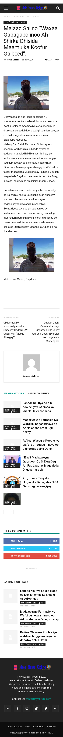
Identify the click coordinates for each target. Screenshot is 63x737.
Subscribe (51, 555)
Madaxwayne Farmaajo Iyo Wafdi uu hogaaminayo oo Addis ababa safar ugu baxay (39, 615)
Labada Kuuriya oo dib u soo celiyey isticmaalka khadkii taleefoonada (38, 407)
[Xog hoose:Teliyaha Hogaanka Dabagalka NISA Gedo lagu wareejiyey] (12, 482)
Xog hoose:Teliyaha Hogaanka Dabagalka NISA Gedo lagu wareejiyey (40, 482)
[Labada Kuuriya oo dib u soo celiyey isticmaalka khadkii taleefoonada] (12, 407)
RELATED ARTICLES (14, 393)
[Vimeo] (45, 708)
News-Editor (13, 59)
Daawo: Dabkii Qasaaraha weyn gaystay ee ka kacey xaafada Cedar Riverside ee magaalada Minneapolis (45, 332)
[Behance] (7, 708)
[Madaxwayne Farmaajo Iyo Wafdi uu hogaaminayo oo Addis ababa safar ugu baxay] (12, 424)
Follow (53, 548)
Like (55, 541)
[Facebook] (17, 708)
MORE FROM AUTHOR (38, 393)
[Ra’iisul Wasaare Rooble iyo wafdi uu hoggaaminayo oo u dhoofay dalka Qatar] (12, 445)
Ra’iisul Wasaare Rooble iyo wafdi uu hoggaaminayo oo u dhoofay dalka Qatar (41, 444)
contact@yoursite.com (38, 698)
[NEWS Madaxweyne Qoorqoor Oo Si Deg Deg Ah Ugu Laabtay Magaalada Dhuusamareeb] (12, 461)
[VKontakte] (55, 708)
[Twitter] (36, 708)
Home (7, 16)
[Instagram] (26, 708)
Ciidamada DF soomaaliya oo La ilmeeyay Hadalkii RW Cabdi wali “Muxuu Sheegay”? (15, 330)
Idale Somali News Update (26, 16)
